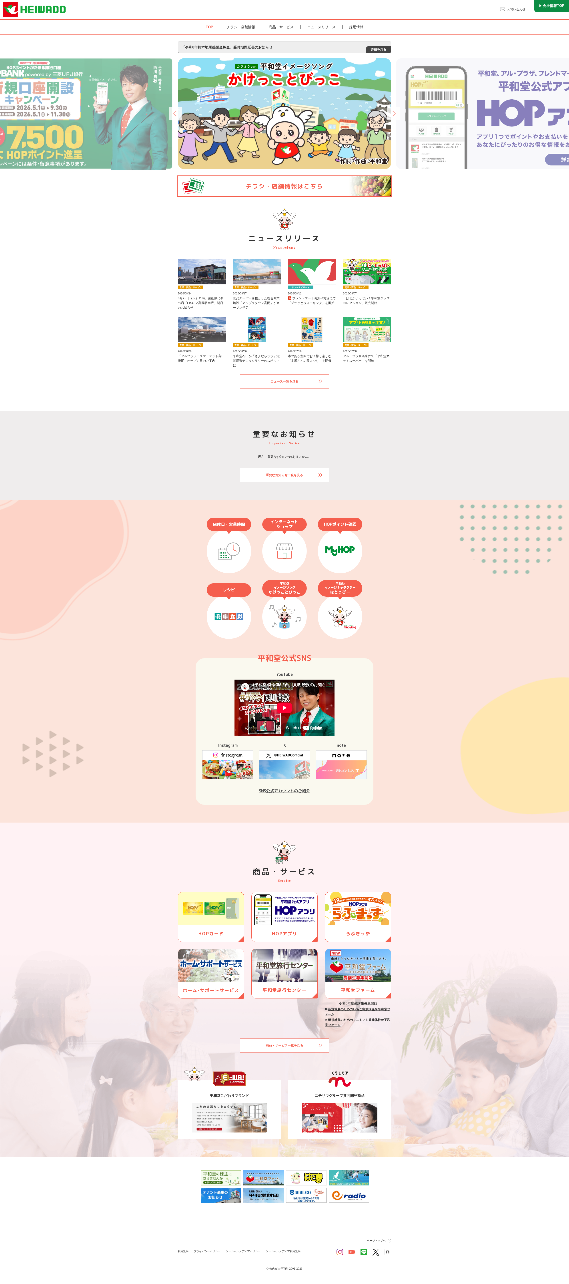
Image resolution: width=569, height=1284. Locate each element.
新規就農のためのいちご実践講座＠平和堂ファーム (357, 1011)
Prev (175, 113)
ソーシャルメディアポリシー (243, 1251)
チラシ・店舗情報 (241, 27)
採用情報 (356, 27)
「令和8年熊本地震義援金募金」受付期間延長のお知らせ (284, 48)
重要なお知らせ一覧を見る (284, 475)
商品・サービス (281, 27)
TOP (209, 27)
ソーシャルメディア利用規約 (283, 1251)
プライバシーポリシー (207, 1251)
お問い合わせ (516, 9)
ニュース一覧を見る (284, 381)
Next (393, 113)
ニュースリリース (321, 27)
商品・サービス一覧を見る (284, 1045)
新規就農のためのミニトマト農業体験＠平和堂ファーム (357, 1022)
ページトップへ (376, 1240)
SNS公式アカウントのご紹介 (284, 791)
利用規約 (183, 1251)
